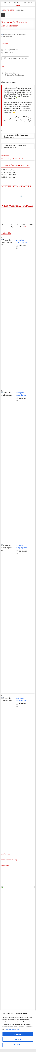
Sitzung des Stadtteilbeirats (21, 393)
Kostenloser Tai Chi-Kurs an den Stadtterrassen (16, 136)
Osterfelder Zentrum (12, 73)
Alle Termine (5, 854)
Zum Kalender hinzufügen (16, 58)
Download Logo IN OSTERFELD (12, 159)
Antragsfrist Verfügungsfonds (22, 241)
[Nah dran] (34, 1012)
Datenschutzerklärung (9, 860)
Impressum (5, 865)
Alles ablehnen (18, 1045)
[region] (18, 1029)
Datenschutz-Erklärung (12, 1029)
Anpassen (18, 1039)
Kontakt (18, 5)
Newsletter (5, 155)
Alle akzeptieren (18, 1034)
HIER (24, 227)
